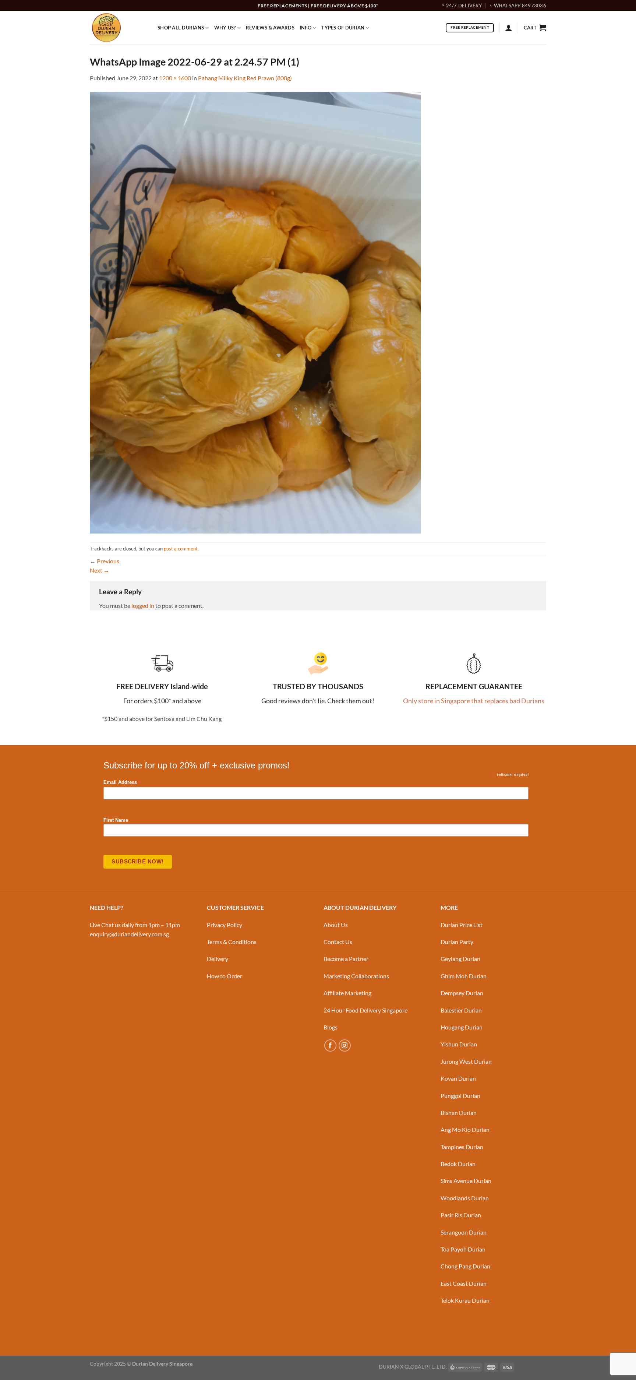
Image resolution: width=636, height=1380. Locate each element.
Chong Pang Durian (465, 1266)
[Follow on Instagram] (345, 1045)
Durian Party (457, 941)
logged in (142, 605)
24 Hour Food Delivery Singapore (365, 1010)
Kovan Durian (458, 1078)
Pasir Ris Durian (461, 1214)
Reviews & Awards (270, 28)
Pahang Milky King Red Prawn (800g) (245, 77)
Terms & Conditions (232, 941)
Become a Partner (346, 958)
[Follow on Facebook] (330, 1045)
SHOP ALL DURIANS (181, 28)
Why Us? (225, 28)
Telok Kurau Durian (465, 1300)
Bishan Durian (459, 1112)
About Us (336, 924)
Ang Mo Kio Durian (465, 1129)
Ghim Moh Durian (464, 975)
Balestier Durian (461, 1010)
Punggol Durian (460, 1095)
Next (99, 570)
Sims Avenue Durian (466, 1180)
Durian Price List (462, 924)
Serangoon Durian (464, 1232)
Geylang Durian (460, 958)
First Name (115, 820)
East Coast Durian (464, 1283)
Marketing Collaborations (356, 975)
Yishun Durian (459, 1044)
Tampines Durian (462, 1146)
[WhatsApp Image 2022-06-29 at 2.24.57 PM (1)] (255, 311)
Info (305, 28)
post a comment (181, 549)
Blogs (331, 1027)
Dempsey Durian (462, 992)
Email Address (122, 782)
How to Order (224, 975)
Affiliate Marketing (347, 992)
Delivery (217, 958)
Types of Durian (342, 28)
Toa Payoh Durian (463, 1249)
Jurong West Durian (466, 1061)
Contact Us (338, 941)
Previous (104, 560)
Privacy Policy (224, 924)
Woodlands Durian (465, 1197)
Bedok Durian (458, 1163)
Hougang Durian (462, 1027)
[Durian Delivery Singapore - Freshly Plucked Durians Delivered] (118, 27)
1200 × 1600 (175, 77)
